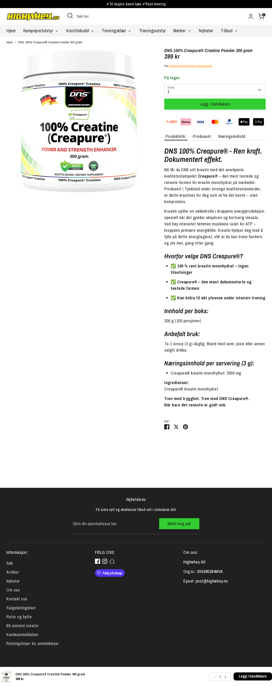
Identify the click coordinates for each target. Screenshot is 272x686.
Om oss (13, 590)
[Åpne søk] (70, 15)
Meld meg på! (179, 523)
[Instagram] (104, 561)
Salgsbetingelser (21, 608)
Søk (9, 563)
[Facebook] (97, 561)
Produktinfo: (176, 136)
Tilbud (227, 30)
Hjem (11, 30)
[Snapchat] (112, 561)
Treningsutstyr (152, 30)
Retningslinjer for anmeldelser (32, 643)
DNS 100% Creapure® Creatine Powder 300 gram (50, 42)
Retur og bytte (19, 617)
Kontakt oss (16, 599)
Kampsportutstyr (38, 30)
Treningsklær (114, 30)
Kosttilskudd (78, 30)
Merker (180, 30)
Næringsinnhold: (232, 136)
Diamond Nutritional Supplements (190, 66)
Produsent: (202, 136)
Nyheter (206, 30)
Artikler (12, 572)
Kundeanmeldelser (22, 634)
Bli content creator (22, 625)
